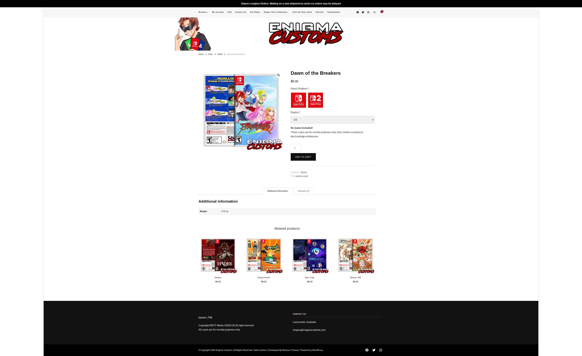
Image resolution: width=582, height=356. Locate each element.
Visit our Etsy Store (302, 12)
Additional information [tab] (277, 191)
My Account (218, 12)
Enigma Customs (224, 350)
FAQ (229, 12)
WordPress (317, 350)
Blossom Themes (290, 350)
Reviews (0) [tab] (303, 191)
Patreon (320, 12)
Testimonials (333, 12)
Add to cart (303, 157)
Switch (304, 172)
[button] (278, 75)
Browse (202, 12)
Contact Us (240, 12)
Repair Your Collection (275, 12)
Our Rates (255, 12)
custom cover (301, 176)
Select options (218, 254)
